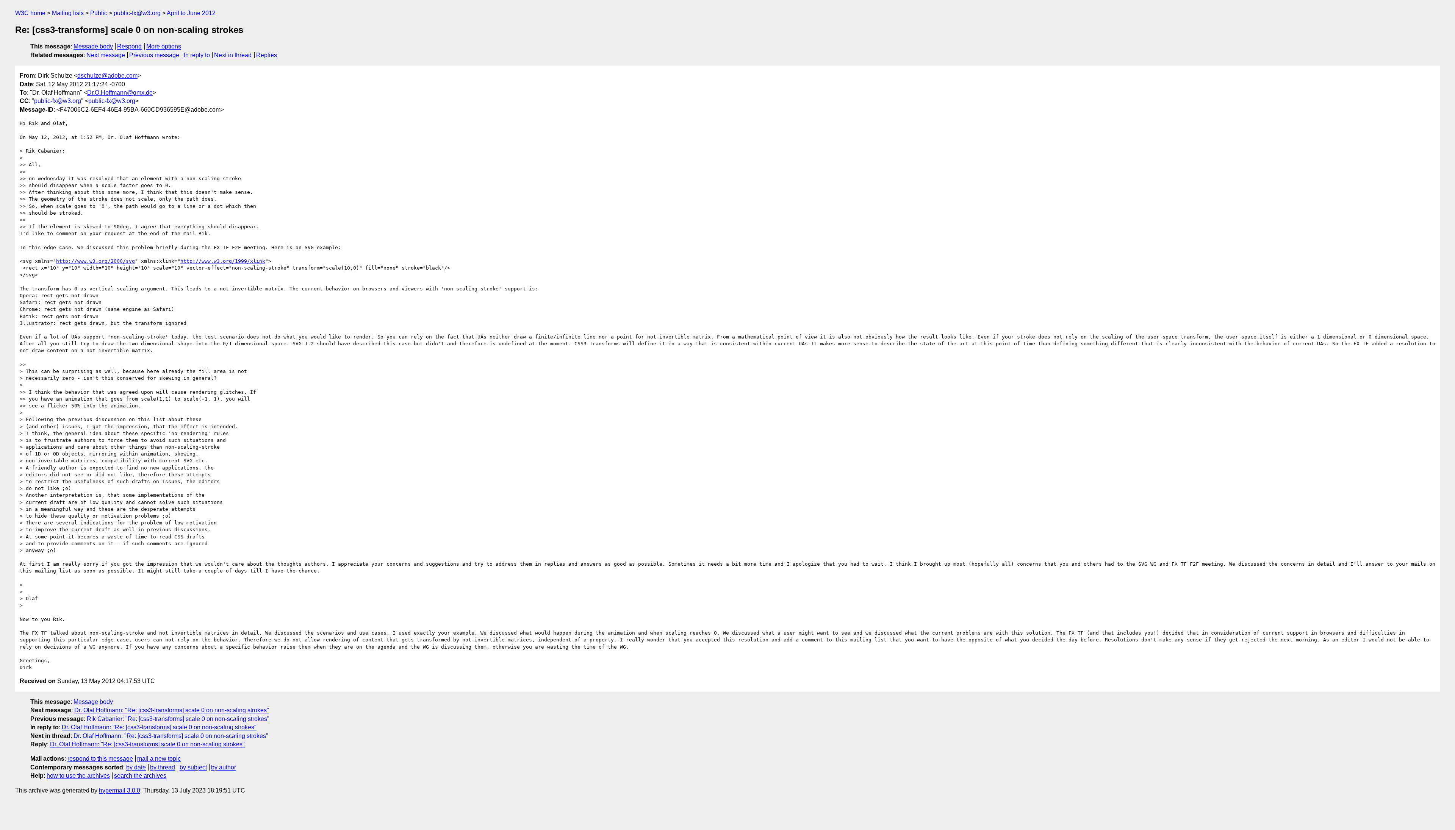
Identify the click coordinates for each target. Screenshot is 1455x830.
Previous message (154, 55)
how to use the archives (78, 775)
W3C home (30, 13)
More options (163, 46)
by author (223, 767)
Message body (93, 46)
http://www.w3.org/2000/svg (95, 261)
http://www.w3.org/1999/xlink (222, 261)
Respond (129, 46)
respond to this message (100, 758)
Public (98, 13)
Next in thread (233, 55)
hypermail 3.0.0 (119, 790)
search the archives (140, 775)
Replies (266, 55)
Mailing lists (68, 13)
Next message (105, 55)
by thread (162, 767)
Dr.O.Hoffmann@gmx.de (120, 92)
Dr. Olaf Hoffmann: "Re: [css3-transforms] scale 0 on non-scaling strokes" (171, 710)
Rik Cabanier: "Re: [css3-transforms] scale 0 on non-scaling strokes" (178, 719)
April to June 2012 (191, 13)
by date (136, 767)
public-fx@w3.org (137, 13)
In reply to (197, 55)
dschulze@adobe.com (107, 75)
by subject (193, 767)
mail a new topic (159, 758)
